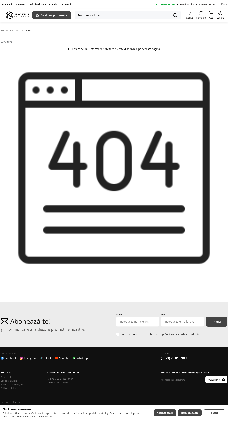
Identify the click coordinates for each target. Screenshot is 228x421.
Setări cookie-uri (11, 402)
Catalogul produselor (54, 15)
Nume (120, 314)
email (165, 314)
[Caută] (175, 15)
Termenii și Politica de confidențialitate (175, 334)
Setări (214, 412)
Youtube (64, 358)
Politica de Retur (8, 388)
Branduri (53, 4)
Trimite (216, 321)
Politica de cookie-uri (41, 416)
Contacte (19, 4)
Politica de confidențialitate (13, 384)
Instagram (30, 358)
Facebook (10, 358)
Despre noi (6, 4)
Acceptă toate (165, 412)
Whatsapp (83, 358)
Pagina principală (11, 31)
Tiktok (48, 358)
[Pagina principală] (17, 15)
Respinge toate (189, 412)
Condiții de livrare (37, 4)
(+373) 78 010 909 (167, 4)
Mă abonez (214, 380)
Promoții (66, 4)
